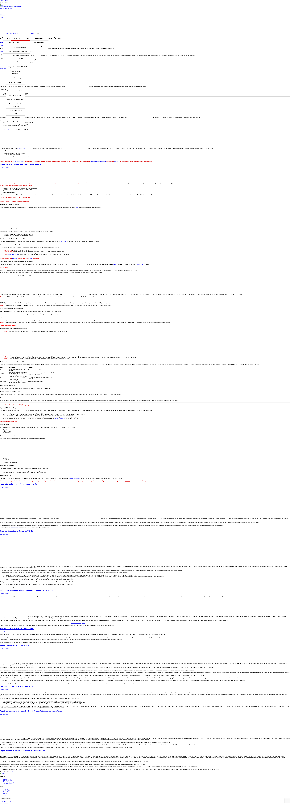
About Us (24, 33)
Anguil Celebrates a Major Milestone (14, 645)
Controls (14, 258)
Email (1, 8)
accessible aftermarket (22, 148)
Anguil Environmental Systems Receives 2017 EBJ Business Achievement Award (31, 711)
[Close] (38, 33)
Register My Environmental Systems (20, 57)
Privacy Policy (6, 791)
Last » (12, 771)
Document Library (20, 47)
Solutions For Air (7, 779)
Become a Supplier (31, 60)
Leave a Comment (4, 167)
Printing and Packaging (15, 95)
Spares (30, 258)
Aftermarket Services (7, 129)
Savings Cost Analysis (60, 418)
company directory (15, 527)
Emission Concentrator (12, 254)
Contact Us (3, 17)
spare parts (140, 264)
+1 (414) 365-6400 (7, 8)
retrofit (76, 207)
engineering (63, 241)
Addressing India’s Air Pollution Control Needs (18, 484)
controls (115, 264)
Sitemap (5, 793)
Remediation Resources (20, 51)
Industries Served (15, 33)
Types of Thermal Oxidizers (20, 38)
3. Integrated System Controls (5, 98)
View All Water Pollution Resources (20, 67)
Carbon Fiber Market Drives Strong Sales (16, 686)
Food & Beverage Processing (15, 72)
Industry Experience (18, 161)
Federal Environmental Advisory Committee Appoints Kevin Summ (26, 590)
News (31, 51)
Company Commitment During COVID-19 (16, 531)
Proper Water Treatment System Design (20, 44)
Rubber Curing (15, 117)
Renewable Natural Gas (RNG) (15, 112)
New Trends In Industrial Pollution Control (17, 629)
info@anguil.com (4, 803)
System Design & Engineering (98, 161)
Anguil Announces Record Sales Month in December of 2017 (23, 750)
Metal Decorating (15, 78)
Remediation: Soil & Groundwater (15, 105)
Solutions (5, 33)
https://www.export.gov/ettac (78, 623)
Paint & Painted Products (15, 86)
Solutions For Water (8, 780)
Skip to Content (3, 0)
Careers (31, 55)
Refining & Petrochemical (15, 99)
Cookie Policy (3, 795)
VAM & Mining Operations (15, 122)
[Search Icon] (12, 8)
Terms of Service (7, 790)
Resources (32, 33)
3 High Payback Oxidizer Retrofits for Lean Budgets (20, 164)
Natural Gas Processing (15, 82)
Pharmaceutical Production (15, 91)
